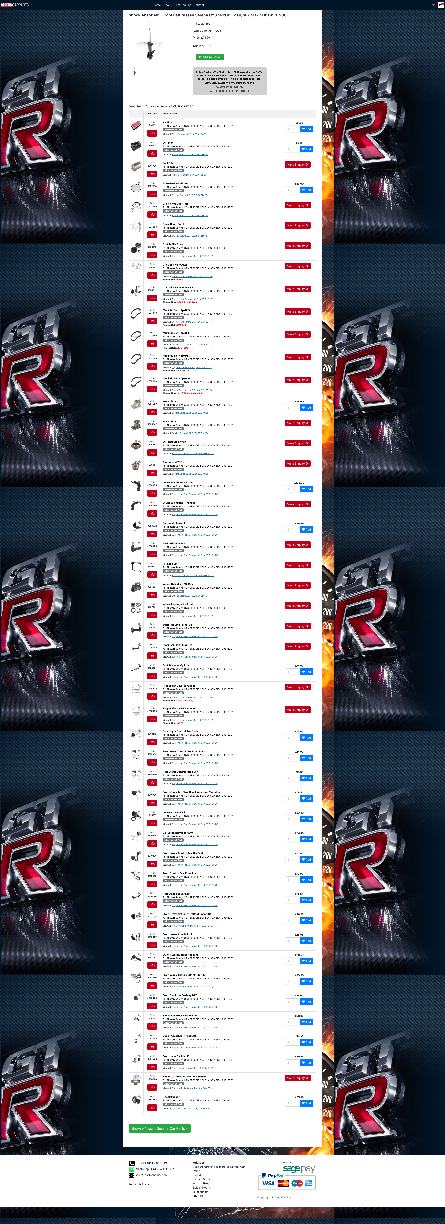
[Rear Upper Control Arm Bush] (136, 734)
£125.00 (299, 482)
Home (157, 5)
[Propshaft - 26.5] (136, 688)
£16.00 (299, 853)
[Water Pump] (136, 404)
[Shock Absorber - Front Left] (136, 1039)
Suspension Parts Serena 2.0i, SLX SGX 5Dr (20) (195, 494)
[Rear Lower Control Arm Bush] (136, 774)
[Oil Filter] (136, 145)
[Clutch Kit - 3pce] (136, 247)
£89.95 (299, 1056)
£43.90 (299, 975)
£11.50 (299, 122)
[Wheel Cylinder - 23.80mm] (136, 587)
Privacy (144, 1184)
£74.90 (299, 665)
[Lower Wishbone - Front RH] (136, 505)
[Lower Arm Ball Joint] (136, 815)
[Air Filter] (136, 125)
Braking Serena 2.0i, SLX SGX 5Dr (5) (190, 154)
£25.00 (299, 183)
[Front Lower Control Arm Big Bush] (136, 856)
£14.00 (299, 893)
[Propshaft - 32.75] (136, 711)
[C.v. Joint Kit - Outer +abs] (136, 290)
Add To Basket (211, 57)
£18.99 (299, 995)
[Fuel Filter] (136, 166)
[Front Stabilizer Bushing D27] (136, 998)
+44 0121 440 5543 (154, 1163)
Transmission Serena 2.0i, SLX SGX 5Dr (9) (192, 256)
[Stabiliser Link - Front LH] (136, 627)
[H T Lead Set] (136, 566)
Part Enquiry (182, 5)
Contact (198, 5)
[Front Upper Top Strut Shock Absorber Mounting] (136, 795)
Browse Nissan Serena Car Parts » (160, 1128)
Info (152, 133)
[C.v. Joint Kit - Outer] (136, 267)
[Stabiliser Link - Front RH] (136, 648)
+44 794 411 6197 (162, 1169)
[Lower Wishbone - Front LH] (136, 485)
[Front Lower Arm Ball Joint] (136, 937)
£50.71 (299, 792)
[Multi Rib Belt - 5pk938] (136, 358)
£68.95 (299, 1015)
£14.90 (299, 751)
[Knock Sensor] (136, 1100)
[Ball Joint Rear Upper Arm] (136, 835)
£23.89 (299, 812)
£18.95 (299, 934)
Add (308, 129)
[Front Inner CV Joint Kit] (136, 1059)
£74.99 (299, 1036)
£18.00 (299, 731)
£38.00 (299, 401)
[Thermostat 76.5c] (136, 465)
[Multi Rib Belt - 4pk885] (136, 313)
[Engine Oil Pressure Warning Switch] (136, 1079)
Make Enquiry (296, 164)
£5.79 (299, 143)
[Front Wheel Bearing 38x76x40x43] (136, 978)
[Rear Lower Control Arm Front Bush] (136, 754)
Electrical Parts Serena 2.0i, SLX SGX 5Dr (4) (193, 453)
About (168, 5)
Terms (133, 1184)
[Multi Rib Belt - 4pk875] (136, 336)
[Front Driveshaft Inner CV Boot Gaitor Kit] (136, 917)
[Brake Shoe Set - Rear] (136, 206)
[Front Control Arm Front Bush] (136, 876)
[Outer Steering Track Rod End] (136, 957)
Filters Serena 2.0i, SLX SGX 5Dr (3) (189, 134)
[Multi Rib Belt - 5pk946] (136, 381)
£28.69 (299, 523)
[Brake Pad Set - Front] (136, 186)
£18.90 (299, 772)
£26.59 (299, 954)
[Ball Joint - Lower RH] (136, 526)
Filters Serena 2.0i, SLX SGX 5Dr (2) (189, 175)
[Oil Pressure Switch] (136, 444)
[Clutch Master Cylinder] (136, 668)
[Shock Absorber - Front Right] (136, 1018)
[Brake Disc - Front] (136, 227)
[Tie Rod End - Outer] (136, 546)
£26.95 (299, 914)
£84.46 (299, 833)
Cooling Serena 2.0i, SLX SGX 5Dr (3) (190, 413)
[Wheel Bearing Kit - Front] (136, 607)
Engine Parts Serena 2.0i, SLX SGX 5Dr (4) (192, 322)
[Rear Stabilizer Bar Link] (136, 896)
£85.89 (299, 1097)
